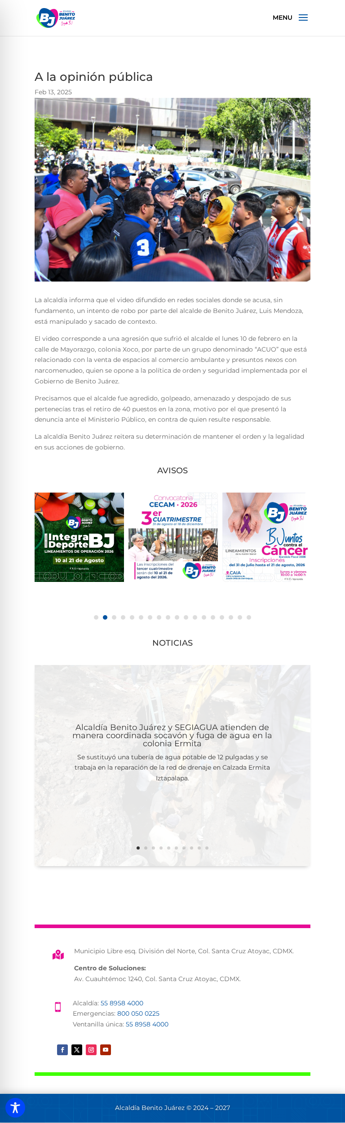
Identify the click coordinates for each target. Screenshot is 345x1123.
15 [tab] (222, 617)
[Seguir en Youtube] (105, 1049)
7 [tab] (150, 617)
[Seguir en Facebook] (62, 1049)
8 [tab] (159, 617)
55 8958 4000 (122, 1003)
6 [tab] (141, 617)
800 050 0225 (138, 1013)
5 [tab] (132, 617)
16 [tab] (231, 617)
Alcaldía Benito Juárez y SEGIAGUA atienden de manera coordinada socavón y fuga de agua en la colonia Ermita (172, 735)
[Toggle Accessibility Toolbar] (15, 1108)
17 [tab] (240, 617)
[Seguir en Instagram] (91, 1049)
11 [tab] (186, 617)
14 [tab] (213, 617)
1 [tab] (96, 617)
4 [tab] (123, 617)
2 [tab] (105, 617)
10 (206, 848)
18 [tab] (249, 617)
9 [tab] (168, 617)
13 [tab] (204, 617)
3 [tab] (114, 617)
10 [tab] (177, 617)
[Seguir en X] (76, 1049)
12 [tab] (195, 617)
